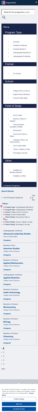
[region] (19, 398)
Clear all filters (33, 198)
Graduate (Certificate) (20, 45)
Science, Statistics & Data (21, 149)
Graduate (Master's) (19, 49)
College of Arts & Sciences (21, 91)
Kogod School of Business (21, 94)
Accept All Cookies (19, 409)
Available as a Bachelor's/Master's (16, 171)
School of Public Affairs (20, 98)
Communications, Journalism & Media (17, 126)
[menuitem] (21, 42)
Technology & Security (20, 153)
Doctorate (16, 42)
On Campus (17, 73)
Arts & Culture (17, 115)
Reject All (19, 404)
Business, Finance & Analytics (18, 120)
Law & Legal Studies (19, 145)
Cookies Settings (19, 399)
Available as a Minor (19, 176)
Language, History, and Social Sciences (19, 141)
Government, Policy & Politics (18, 135)
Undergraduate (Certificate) (21, 56)
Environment (17, 130)
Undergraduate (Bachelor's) (22, 52)
